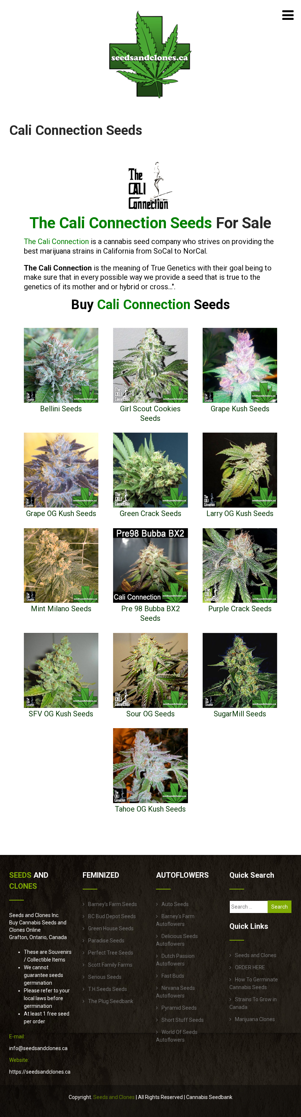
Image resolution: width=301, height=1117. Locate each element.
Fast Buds (173, 976)
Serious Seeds (105, 977)
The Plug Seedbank (110, 1001)
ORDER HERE (250, 967)
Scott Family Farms (110, 965)
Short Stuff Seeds (183, 1020)
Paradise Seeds (106, 941)
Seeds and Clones (255, 955)
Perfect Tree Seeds (110, 953)
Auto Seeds (175, 904)
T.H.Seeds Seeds (107, 989)
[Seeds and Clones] (150, 102)
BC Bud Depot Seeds (112, 916)
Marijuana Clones (255, 1019)
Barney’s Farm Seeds (112, 904)
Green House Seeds (111, 928)
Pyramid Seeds (179, 1008)
